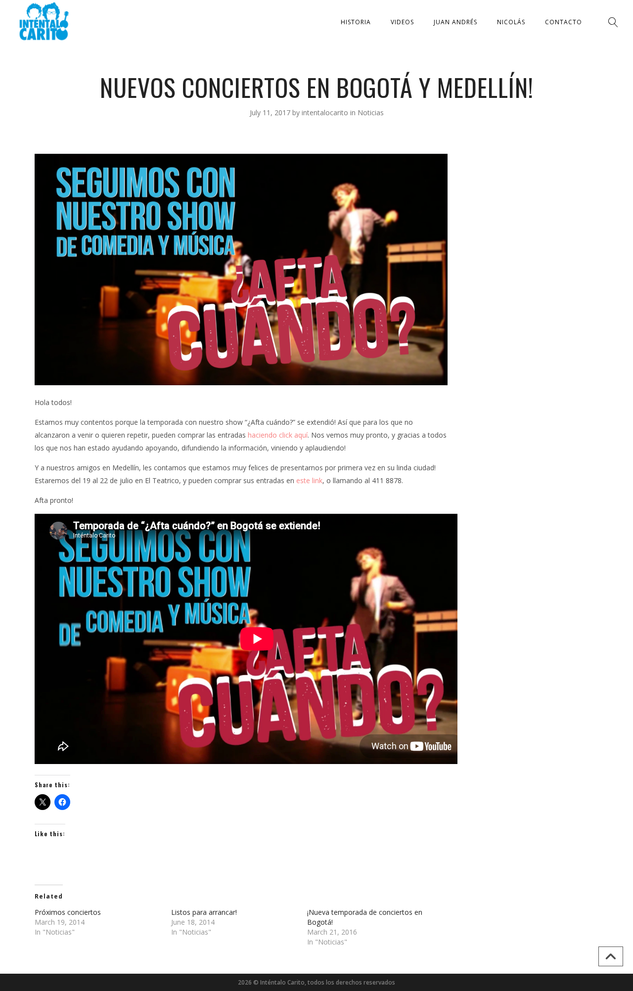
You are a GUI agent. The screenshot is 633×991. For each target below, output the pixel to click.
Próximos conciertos (68, 912)
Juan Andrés (455, 22)
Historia (356, 22)
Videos (402, 22)
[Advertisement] (527, 302)
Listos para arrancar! (204, 912)
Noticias (371, 112)
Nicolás (511, 22)
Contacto (563, 22)
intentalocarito (326, 112)
